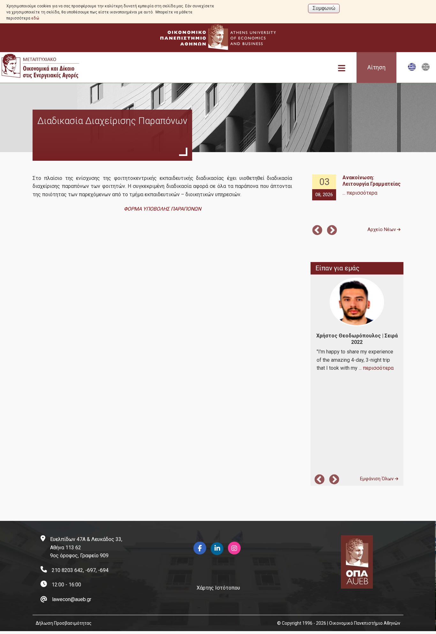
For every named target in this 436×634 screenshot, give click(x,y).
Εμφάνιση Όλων (377, 479)
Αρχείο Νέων (382, 229)
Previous (317, 230)
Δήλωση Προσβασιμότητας (64, 623)
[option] (357, 187)
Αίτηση (376, 67)
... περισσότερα (359, 193)
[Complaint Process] (426, 69)
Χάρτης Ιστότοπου (218, 588)
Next (332, 230)
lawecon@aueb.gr (71, 599)
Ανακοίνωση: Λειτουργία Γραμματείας (371, 180)
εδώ (35, 18)
